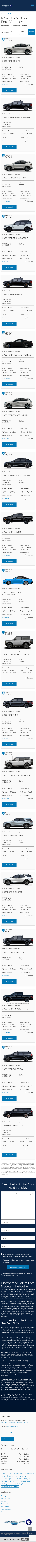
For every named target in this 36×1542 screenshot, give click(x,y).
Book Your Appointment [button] (18, 1267)
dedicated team (13, 1301)
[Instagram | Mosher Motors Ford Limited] (11, 1433)
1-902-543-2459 (12, 1426)
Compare (30, 84)
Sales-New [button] (4, 1449)
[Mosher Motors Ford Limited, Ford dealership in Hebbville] (7, 6)
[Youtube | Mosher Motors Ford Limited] (7, 1433)
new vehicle (5, 1296)
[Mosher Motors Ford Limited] (18, 1522)
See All (31, 31)
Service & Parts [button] (27, 1449)
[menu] (32, 5)
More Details (9, 90)
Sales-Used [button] (15, 1449)
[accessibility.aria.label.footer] (26, 1539)
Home (2, 13)
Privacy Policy (14, 1275)
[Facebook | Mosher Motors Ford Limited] (2, 1433)
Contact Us (7, 1439)
